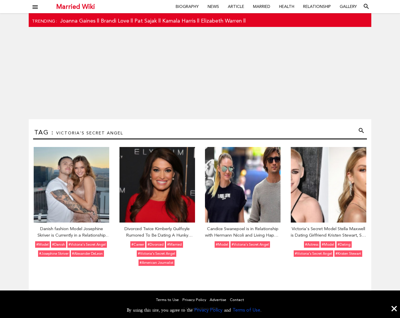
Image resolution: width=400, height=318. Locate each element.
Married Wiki (75, 6)
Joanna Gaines (77, 21)
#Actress (311, 244)
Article (236, 6)
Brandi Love (115, 21)
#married (174, 244)
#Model (42, 244)
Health (286, 6)
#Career (137, 244)
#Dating (344, 244)
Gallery (348, 6)
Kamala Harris (179, 21)
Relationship (317, 6)
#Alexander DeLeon (87, 254)
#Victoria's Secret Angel (87, 244)
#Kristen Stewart (348, 254)
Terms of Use (246, 310)
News (213, 6)
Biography (187, 6)
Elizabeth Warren (221, 21)
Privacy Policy (208, 310)
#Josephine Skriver (54, 254)
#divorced (156, 244)
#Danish (58, 244)
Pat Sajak (145, 21)
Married (261, 6)
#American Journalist (156, 263)
